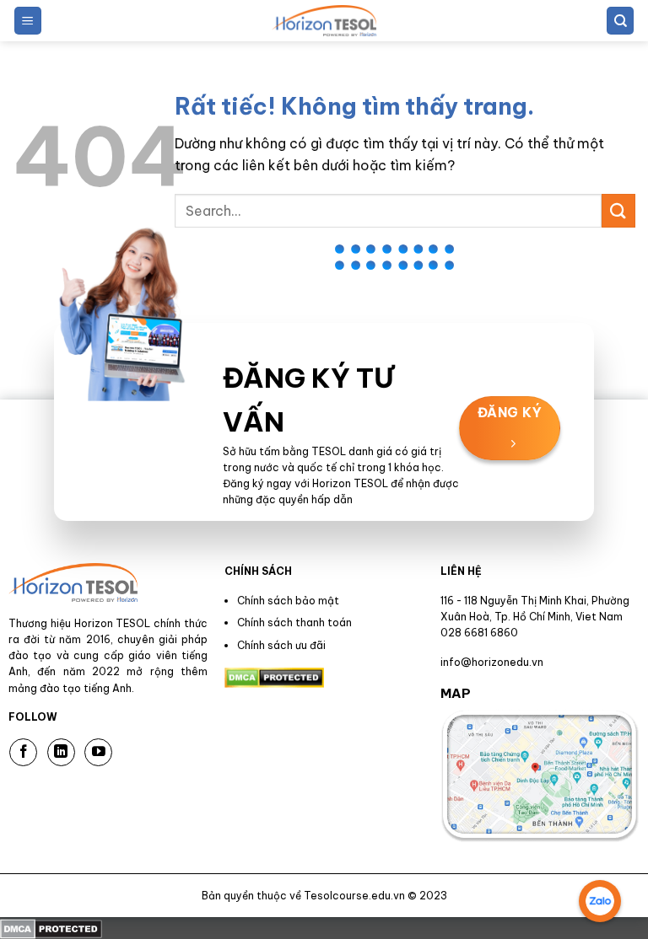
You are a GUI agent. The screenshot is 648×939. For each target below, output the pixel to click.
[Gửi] (618, 210)
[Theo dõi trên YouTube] (98, 752)
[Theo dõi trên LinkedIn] (61, 752)
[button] (27, 21)
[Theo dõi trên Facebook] (23, 752)
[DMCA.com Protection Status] (51, 927)
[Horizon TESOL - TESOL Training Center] (324, 20)
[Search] (620, 21)
